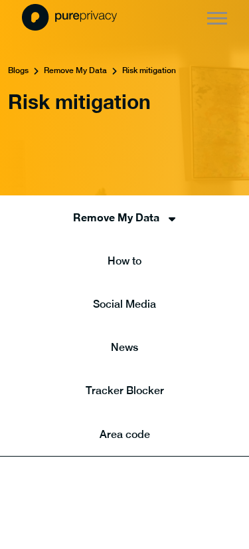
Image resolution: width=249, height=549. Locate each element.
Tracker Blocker (125, 390)
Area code (125, 434)
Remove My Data (75, 70)
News (124, 347)
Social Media (124, 304)
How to (124, 261)
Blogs (18, 70)
